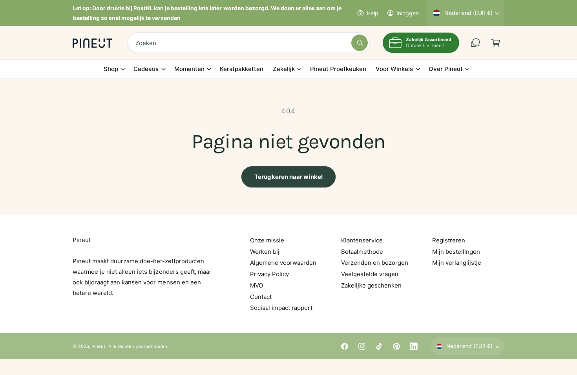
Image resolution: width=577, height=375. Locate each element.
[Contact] (475, 43)
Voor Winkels (394, 69)
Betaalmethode (362, 251)
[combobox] (249, 43)
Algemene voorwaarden (283, 262)
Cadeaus (146, 69)
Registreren (448, 240)
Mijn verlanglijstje (456, 262)
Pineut (98, 346)
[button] (496, 43)
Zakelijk (284, 69)
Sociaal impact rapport (281, 307)
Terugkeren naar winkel (288, 176)
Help (372, 13)
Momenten (189, 69)
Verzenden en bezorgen (374, 262)
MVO (256, 285)
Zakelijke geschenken (371, 285)
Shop (111, 69)
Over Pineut (446, 69)
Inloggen (407, 13)
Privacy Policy (269, 274)
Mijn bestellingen (456, 251)
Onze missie (267, 240)
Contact (261, 296)
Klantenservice (362, 240)
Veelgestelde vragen (369, 274)
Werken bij (264, 251)
